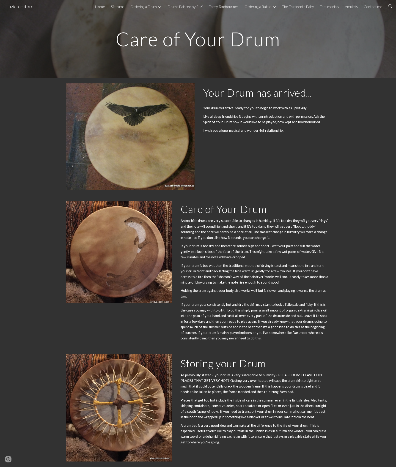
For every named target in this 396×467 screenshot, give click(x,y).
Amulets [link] (351, 6)
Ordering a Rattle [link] (258, 6)
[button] (390, 6)
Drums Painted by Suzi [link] (185, 6)
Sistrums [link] (117, 6)
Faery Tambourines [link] (224, 6)
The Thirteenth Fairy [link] (298, 6)
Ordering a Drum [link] (143, 6)
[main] (198, 38)
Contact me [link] (373, 6)
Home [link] (100, 6)
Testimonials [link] (329, 6)
